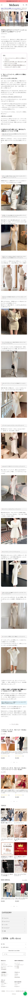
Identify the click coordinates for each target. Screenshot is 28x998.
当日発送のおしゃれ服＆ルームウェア (7, 857)
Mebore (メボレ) (5, 698)
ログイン (16, 975)
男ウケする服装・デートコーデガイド (13, 8)
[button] (1, 5)
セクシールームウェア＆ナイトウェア (20, 875)
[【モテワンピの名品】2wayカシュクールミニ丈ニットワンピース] (14, 334)
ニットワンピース (18, 822)
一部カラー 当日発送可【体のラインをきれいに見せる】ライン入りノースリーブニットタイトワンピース (8, 752)
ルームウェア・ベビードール (7, 966)
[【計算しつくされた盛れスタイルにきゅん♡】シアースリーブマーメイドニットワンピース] (14, 250)
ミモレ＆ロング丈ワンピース (7, 839)
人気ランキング (4, 964)
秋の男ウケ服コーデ (5, 822)
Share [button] (3, 36)
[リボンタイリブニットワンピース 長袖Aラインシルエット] (14, 417)
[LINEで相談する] (25, 993)
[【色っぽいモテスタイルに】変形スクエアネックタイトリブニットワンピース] (14, 170)
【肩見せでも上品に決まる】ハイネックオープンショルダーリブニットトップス (8, 899)
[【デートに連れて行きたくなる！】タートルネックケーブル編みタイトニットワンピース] (14, 210)
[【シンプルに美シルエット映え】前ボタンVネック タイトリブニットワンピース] (14, 377)
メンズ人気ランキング (19, 964)
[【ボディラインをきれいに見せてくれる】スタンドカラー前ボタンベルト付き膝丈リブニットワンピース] (14, 290)
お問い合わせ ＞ (4, 975)
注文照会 (16, 974)
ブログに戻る (14, 724)
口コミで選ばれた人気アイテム (20, 857)
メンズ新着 (17, 967)
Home (2, 8)
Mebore (11, 702)
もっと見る (3, 733)
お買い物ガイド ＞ (4, 974)
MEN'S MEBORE (19, 960)
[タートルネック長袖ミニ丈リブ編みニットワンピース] (14, 673)
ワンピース (3, 963)
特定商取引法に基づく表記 (21, 991)
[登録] (23, 954)
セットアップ (17, 963)
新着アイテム (3, 967)
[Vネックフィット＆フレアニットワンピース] (14, 544)
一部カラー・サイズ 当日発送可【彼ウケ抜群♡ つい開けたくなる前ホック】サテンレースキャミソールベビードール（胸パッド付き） (8, 791)
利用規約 (3, 991)
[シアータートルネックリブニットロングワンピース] (14, 458)
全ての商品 (17, 966)
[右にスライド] (16, 762)
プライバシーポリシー (10, 991)
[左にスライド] (11, 762)
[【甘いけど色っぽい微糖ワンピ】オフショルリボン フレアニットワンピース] (14, 628)
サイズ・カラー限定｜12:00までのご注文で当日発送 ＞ (14, 1)
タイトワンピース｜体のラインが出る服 (7, 875)
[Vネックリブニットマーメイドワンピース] (14, 586)
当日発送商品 (3, 969)
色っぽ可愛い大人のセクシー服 (20, 839)
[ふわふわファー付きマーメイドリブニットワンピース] (14, 501)
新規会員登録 (17, 977)
